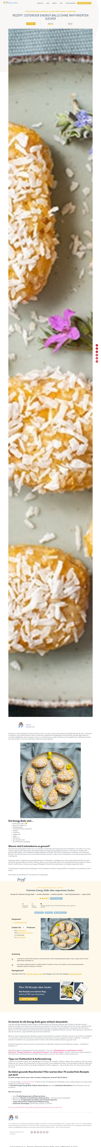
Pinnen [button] (49, 912)
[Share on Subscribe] (47, 1132)
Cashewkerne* (21, 930)
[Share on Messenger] (41, 1132)
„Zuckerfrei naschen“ (28, 1082)
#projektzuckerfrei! (75, 974)
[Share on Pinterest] (32, 1132)
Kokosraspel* (21, 937)
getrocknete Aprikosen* (25, 933)
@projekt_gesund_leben (34, 974)
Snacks (63, 11)
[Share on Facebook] (38, 1132)
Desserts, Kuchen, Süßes (51, 11)
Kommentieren (61, 912)
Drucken (40, 912)
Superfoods (71, 11)
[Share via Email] (44, 1132)
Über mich (40, 3)
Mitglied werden (71, 3)
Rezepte (54, 3)
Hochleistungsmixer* (20, 922)
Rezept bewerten (56, 898)
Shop (61, 3)
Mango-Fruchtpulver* (24, 1052)
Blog (47, 3)
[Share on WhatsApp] (35, 1132)
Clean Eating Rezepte (33, 11)
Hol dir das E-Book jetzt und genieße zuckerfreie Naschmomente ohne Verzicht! (35, 1107)
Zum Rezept (31, 23)
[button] (40, 898)
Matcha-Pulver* (58, 1052)
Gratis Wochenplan (84, 3)
